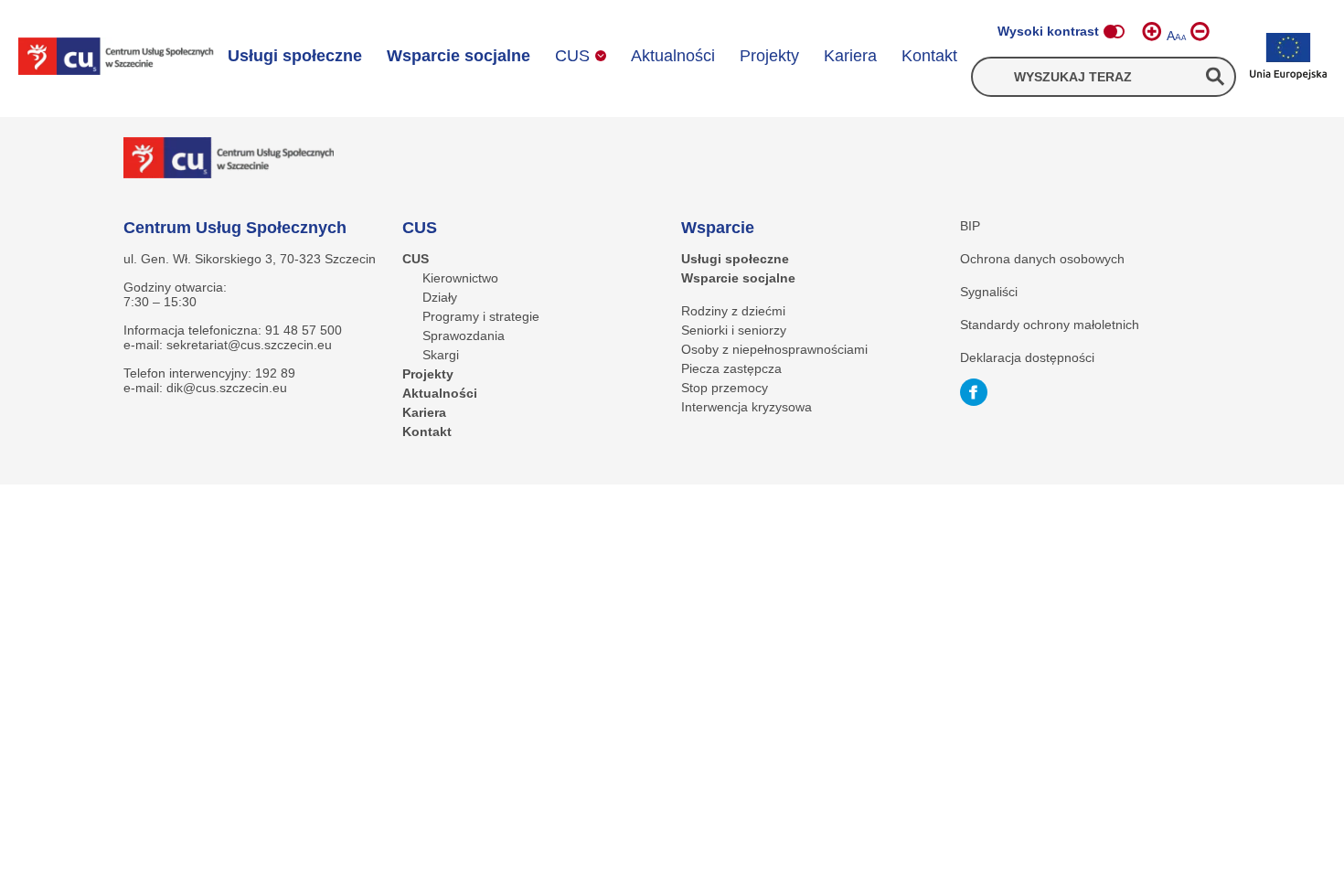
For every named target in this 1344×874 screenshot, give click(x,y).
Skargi (440, 354)
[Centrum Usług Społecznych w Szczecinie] (116, 58)
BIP (970, 225)
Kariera (850, 56)
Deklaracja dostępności (1027, 357)
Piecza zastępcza (731, 368)
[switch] (1114, 31)
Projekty (769, 56)
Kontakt (929, 56)
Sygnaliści (989, 291)
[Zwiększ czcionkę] (1152, 31)
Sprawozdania (463, 335)
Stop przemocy (724, 387)
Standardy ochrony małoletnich (1049, 324)
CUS (572, 56)
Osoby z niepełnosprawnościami (774, 349)
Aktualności (673, 56)
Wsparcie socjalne (458, 56)
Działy (439, 297)
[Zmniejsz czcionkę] (1200, 31)
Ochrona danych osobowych (1042, 258)
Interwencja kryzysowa (746, 407)
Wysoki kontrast (1048, 31)
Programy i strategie (480, 316)
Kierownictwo (460, 278)
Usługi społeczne (295, 56)
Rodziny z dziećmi (733, 311)
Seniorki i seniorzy (733, 330)
